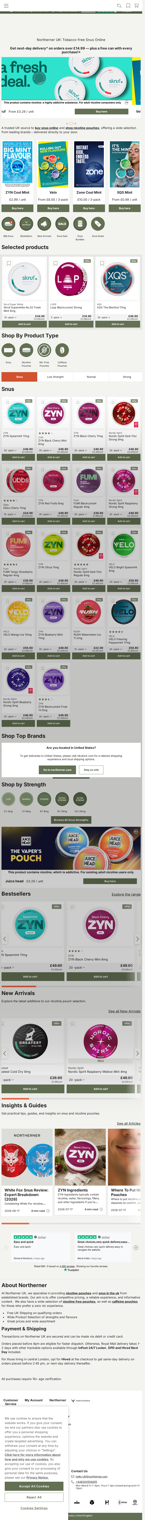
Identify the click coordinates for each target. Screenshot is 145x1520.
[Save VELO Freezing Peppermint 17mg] (113, 601)
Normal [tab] (91, 376)
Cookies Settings (34, 1508)
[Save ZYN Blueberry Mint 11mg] (43, 601)
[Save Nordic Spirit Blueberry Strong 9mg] (7, 668)
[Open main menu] (19, 28)
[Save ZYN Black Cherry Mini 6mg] (43, 402)
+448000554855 (86, 1481)
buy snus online (46, 128)
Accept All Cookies (34, 1486)
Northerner (57, 1400)
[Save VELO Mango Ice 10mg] (7, 601)
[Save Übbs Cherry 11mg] (7, 470)
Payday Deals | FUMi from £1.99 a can (69, 3)
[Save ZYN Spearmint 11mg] (7, 402)
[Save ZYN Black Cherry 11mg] (78, 402)
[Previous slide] (5, 939)
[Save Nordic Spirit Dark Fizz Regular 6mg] (78, 534)
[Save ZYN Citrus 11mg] (43, 534)
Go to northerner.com (57, 769)
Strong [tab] (127, 376)
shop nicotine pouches (82, 128)
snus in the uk (109, 1293)
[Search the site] (54, 28)
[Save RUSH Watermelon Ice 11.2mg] (78, 601)
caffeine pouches (125, 1301)
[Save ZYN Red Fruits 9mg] (43, 470)
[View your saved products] (88, 28)
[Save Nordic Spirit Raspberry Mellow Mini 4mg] (72, 1024)
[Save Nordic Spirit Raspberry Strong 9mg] (113, 470)
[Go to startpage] (71, 20)
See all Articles (129, 1123)
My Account (34, 1400)
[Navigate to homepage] (106, 1399)
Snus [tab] (19, 376)
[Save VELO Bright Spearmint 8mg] (113, 534)
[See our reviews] (106, 11)
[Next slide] (138, 939)
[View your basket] (123, 28)
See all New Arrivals (124, 1011)
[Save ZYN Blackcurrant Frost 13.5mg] (43, 668)
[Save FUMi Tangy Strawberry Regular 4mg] (7, 534)
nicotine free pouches (79, 1301)
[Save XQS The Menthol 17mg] (102, 263)
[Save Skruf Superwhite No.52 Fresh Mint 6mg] (9, 263)
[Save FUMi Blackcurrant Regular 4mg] (78, 470)
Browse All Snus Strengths (71, 819)
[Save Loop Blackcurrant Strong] (55, 263)
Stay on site (91, 769)
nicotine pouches (78, 1293)
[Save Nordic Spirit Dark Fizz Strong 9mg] (113, 402)
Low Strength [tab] (55, 376)
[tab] (67, 123)
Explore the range (126, 894)
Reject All (34, 1497)
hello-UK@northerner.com (91, 1476)
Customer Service (10, 1402)
